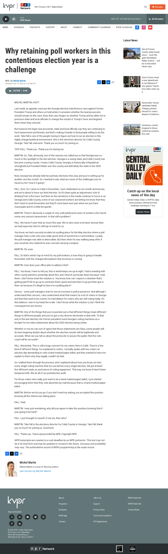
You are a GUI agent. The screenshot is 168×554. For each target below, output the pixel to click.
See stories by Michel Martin (35, 471)
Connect (77, 27)
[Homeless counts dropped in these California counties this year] (131, 129)
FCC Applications (100, 522)
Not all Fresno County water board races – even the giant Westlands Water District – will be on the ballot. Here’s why (151, 58)
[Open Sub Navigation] (10, 27)
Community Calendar (99, 27)
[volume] (14, 19)
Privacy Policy (99, 510)
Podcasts (35, 27)
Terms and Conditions (102, 516)
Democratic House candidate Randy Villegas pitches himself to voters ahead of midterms (150, 109)
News (5, 27)
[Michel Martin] (11, 469)
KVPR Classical (124, 27)
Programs (63, 504)
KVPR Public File (134, 504)
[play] (6, 19)
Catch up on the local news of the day (143, 193)
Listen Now (143, 211)
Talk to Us (97, 498)
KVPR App (63, 516)
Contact (62, 522)
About (64, 27)
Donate (159, 7)
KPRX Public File (134, 498)
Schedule (19, 27)
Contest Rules (134, 510)
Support (50, 27)
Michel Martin (20, 80)
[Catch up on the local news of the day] (143, 165)
